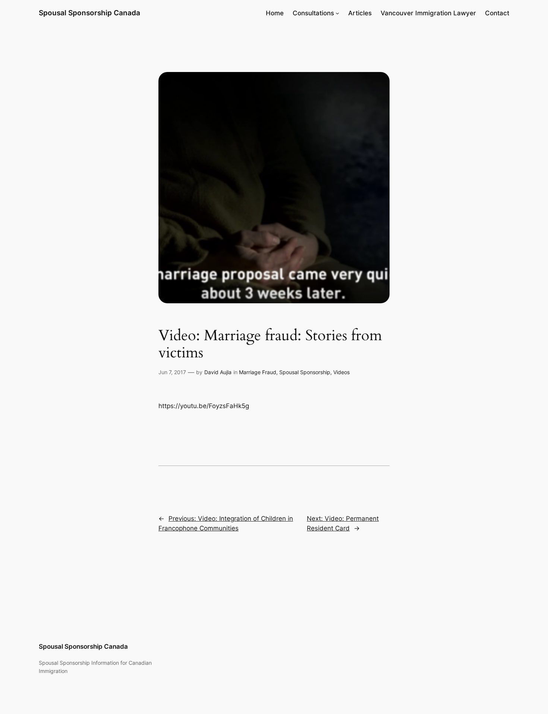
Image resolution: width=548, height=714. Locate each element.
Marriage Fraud (257, 372)
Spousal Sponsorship (304, 372)
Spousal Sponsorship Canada (89, 12)
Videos (341, 372)
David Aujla (218, 372)
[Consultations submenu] (337, 13)
